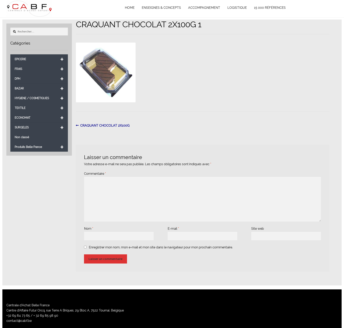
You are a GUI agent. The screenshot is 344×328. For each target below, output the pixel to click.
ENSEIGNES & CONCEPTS (161, 8)
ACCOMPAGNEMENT (204, 8)
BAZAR (39, 88)
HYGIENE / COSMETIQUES (39, 98)
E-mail (173, 228)
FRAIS (39, 69)
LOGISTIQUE (237, 8)
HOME (130, 8)
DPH (39, 78)
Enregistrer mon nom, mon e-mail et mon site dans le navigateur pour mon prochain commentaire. (161, 247)
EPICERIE (39, 59)
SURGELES (39, 127)
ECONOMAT (39, 117)
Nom (88, 228)
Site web (257, 228)
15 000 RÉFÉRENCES (270, 8)
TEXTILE (39, 108)
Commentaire (95, 174)
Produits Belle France (39, 147)
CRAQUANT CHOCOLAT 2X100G (105, 125)
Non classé (22, 137)
